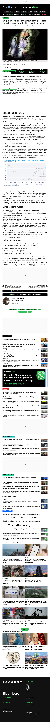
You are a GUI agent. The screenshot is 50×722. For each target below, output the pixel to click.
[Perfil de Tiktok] (18, 682)
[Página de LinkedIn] (15, 682)
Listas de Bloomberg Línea (7, 711)
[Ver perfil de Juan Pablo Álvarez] (7, 301)
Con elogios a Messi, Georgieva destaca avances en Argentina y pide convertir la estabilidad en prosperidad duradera (20, 487)
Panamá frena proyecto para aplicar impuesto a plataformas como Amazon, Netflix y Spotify (13, 287)
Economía (4, 703)
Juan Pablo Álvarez (7, 64)
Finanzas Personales (6, 709)
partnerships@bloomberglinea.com (32, 713)
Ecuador (27, 691)
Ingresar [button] (46, 7)
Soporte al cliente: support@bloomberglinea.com (34, 715)
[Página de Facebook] (3, 682)
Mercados (4, 704)
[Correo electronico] (13, 303)
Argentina (5, 17)
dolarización (35, 232)
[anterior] (3, 286)
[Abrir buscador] (6, 7)
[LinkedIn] (17, 303)
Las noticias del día (13, 309)
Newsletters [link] (17, 11)
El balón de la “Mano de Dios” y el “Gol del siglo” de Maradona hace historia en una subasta (13, 667)
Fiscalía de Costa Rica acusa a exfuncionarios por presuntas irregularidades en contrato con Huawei (35, 581)
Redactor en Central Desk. (17, 300)
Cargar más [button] (25, 629)
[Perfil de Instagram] (12, 682)
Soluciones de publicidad (30, 716)
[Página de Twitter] (6, 682)
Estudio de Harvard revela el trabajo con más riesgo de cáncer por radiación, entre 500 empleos (13, 648)
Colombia (28, 687)
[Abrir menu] (3, 7)
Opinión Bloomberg (7, 510)
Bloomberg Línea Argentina (31, 309)
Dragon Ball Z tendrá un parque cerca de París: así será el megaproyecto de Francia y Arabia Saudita (36, 667)
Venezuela (28, 688)
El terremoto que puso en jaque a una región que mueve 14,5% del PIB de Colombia (12, 582)
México (27, 685)
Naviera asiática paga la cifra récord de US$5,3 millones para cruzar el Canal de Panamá (36, 602)
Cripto (3, 708)
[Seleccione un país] (15, 7)
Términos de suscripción (30, 705)
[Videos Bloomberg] (25, 525)
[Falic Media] (46, 8)
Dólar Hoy (4, 705)
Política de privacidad (30, 704)
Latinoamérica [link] (42, 11)
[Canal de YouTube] (9, 682)
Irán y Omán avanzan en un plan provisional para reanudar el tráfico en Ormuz (12, 561)
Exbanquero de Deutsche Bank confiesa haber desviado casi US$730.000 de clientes (13, 602)
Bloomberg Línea (21, 309)
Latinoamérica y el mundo (30, 683)
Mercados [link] (24, 11)
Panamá (27, 692)
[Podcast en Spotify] (21, 682)
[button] (4, 67)
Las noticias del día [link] (8, 11)
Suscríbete (28, 703)
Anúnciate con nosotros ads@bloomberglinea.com (35, 714)
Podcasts (4, 710)
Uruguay (27, 693)
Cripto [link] (35, 11)
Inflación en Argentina (22, 311)
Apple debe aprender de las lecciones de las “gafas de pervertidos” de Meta (20, 518)
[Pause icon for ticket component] (3, 14)
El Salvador (28, 696)
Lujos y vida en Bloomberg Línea (12, 631)
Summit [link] (30, 11)
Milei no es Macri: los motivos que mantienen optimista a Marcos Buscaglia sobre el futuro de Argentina (19, 444)
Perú (27, 690)
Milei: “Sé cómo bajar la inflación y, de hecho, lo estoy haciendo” (19, 477)
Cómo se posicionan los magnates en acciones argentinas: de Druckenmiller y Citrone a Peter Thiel (18, 345)
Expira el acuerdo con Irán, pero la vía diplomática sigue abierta (19, 529)
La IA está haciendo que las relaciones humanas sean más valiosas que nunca (21, 514)
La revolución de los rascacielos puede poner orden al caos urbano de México (21, 521)
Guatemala (28, 698)
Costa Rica (28, 694)
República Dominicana (30, 697)
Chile (27, 689)
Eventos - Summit (29, 712)
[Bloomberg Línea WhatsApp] (25, 378)
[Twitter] (15, 303)
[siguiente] (47, 286)
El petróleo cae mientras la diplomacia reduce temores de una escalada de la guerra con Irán (35, 623)
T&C (27, 708)
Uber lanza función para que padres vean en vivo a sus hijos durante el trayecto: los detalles (36, 287)
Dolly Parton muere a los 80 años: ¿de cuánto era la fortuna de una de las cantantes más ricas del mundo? (35, 648)
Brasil (27, 684)
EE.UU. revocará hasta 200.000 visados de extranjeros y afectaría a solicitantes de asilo (13, 623)
